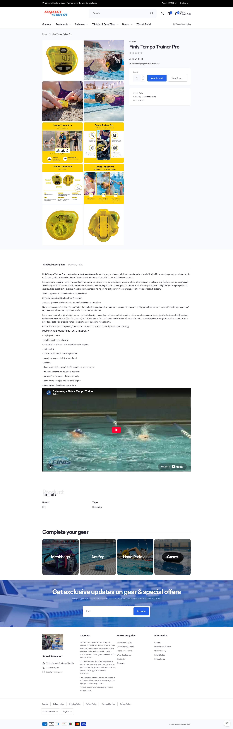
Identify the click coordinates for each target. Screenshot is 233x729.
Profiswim (176, 724)
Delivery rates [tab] (75, 264)
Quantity (135, 72)
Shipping (141, 63)
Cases (172, 556)
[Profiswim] (52, 649)
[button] (183, 13)
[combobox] (123, 13)
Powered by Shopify (185, 724)
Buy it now (177, 78)
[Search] (152, 13)
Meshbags (60, 556)
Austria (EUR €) (168, 3)
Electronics (97, 507)
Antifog (97, 556)
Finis (132, 41)
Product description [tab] (54, 264)
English (183, 3)
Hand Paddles (135, 556)
